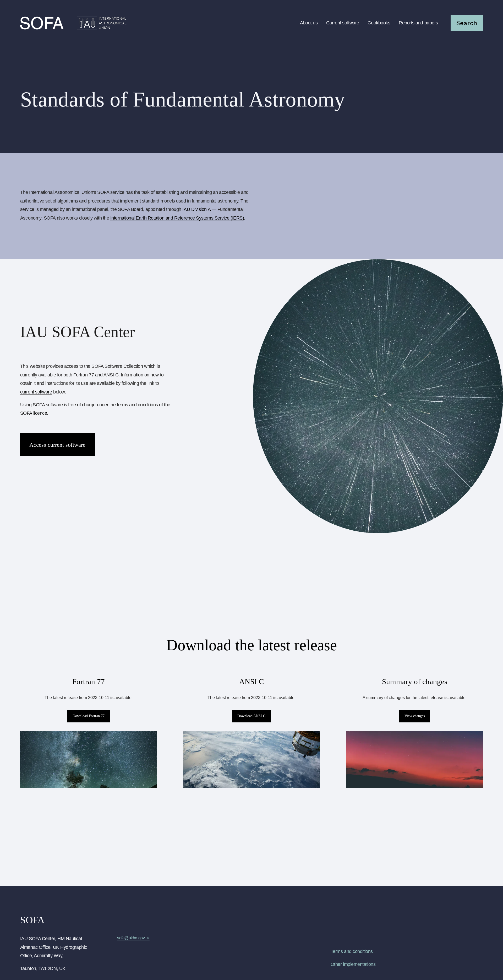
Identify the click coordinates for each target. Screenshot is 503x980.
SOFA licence (33, 413)
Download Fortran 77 (89, 716)
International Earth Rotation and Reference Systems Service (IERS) (177, 218)
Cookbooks (379, 22)
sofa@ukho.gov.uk (133, 938)
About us (309, 22)
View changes (414, 716)
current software (36, 392)
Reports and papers (418, 22)
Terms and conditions (352, 951)
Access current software (57, 444)
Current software (342, 22)
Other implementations (353, 964)
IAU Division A (196, 209)
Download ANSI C (251, 716)
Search (467, 23)
